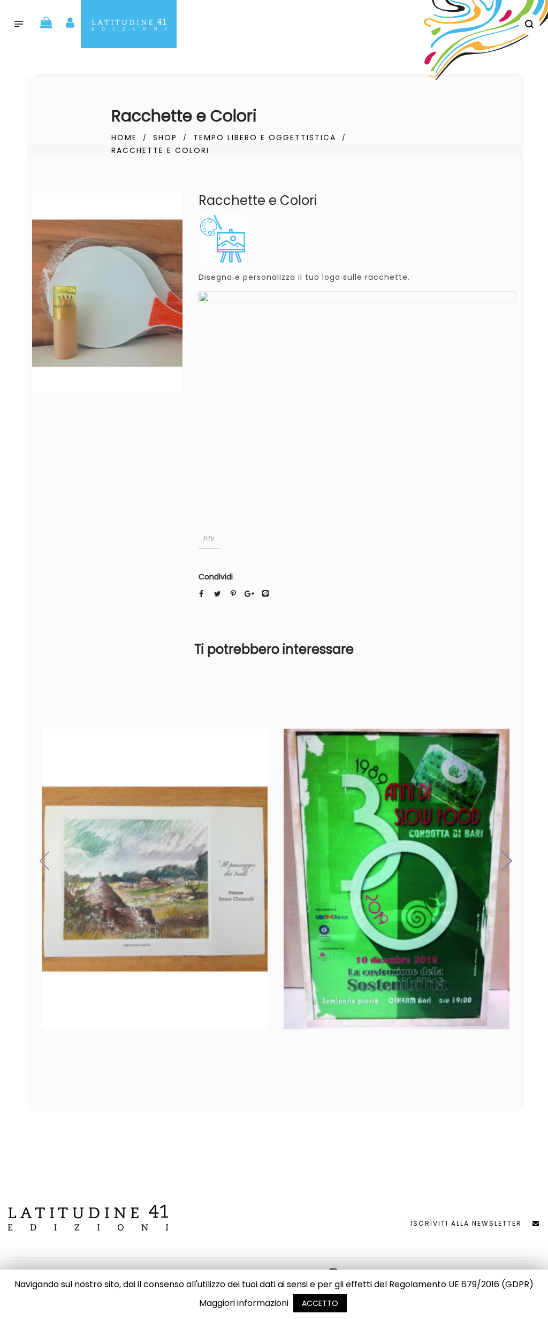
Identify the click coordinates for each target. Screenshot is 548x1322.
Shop (165, 137)
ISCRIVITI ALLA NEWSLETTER (471, 1223)
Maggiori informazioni (243, 1303)
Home (124, 137)
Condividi (216, 576)
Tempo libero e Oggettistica (264, 137)
